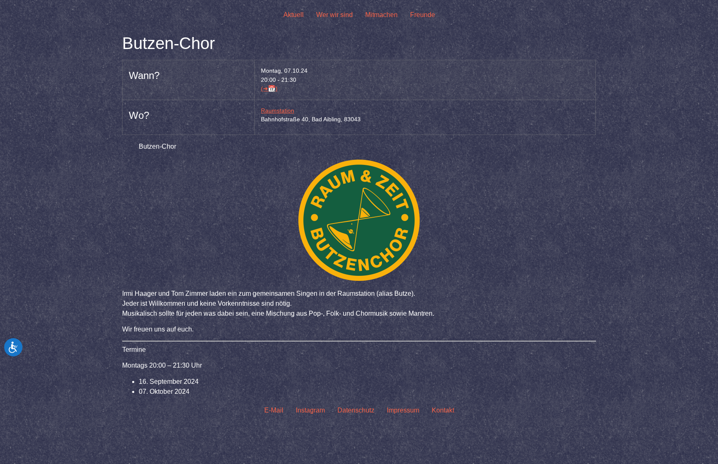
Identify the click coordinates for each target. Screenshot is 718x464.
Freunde (422, 14)
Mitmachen (381, 14)
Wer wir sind (334, 14)
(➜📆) (269, 88)
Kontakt (443, 410)
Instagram (310, 410)
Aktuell (293, 14)
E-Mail (273, 410)
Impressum (403, 410)
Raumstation (277, 110)
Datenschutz (355, 410)
